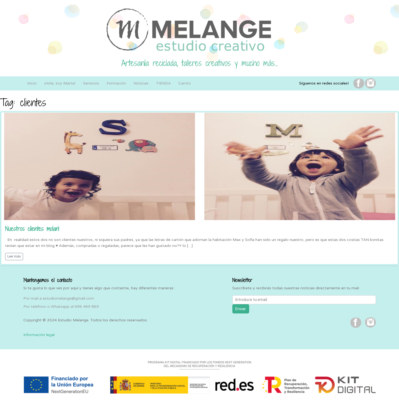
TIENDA (163, 83)
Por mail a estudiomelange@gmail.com (58, 298)
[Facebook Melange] (358, 83)
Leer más (14, 256)
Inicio (32, 83)
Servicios (91, 83)
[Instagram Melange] (370, 83)
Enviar (240, 309)
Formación (116, 83)
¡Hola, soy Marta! (59, 83)
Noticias (141, 83)
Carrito (184, 83)
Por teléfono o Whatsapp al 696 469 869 (61, 306)
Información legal (39, 334)
